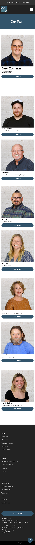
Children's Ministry (7, 486)
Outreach (4, 446)
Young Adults (5, 493)
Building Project (6, 449)
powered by (17, 543)
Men (2, 496)
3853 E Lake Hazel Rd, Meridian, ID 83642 (14, 522)
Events (3, 471)
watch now (25, 2)
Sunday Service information (9, 461)
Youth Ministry (5, 490)
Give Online (17, 513)
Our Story (4, 436)
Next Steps (5, 483)
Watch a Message (7, 443)
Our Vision (4, 440)
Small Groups (5, 503)
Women (4, 499)
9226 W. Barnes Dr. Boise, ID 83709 (12, 528)
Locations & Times (7, 465)
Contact (17, 76)
